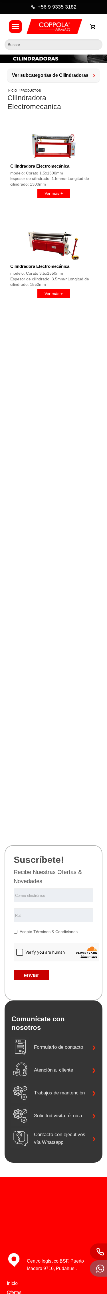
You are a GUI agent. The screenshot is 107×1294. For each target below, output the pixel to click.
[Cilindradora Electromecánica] (53, 145)
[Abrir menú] (15, 26)
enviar (31, 975)
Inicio (12, 90)
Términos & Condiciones (55, 931)
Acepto (26, 931)
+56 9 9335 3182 (57, 7)
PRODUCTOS (31, 90)
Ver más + (54, 193)
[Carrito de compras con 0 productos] (93, 26)
